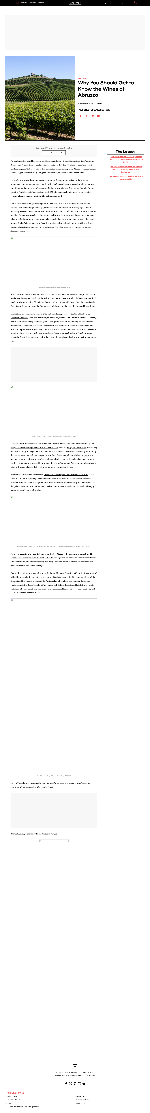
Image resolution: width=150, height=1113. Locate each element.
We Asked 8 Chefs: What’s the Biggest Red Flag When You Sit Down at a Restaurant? (126, 169)
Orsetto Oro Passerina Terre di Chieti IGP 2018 (32, 557)
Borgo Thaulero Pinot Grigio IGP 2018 (45, 585)
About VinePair (12, 1096)
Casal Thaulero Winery (46, 833)
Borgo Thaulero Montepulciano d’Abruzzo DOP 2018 (34, 447)
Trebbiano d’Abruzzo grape (71, 207)
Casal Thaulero (50, 294)
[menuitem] (17, 2)
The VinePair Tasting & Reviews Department (22, 1107)
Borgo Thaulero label (76, 447)
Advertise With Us (13, 1100)
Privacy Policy (81, 1103)
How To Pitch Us (82, 1100)
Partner (82, 79)
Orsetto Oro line (18, 478)
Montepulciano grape (36, 207)
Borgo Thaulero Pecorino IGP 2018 (66, 573)
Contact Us (80, 1096)
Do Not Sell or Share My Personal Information (75, 1075)
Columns (32, 3)
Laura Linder (94, 103)
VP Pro (105, 3)
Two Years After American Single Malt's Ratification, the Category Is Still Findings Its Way (126, 159)
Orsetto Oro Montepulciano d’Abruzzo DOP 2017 (66, 474)
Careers (9, 1103)
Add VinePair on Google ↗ (54, 153)
